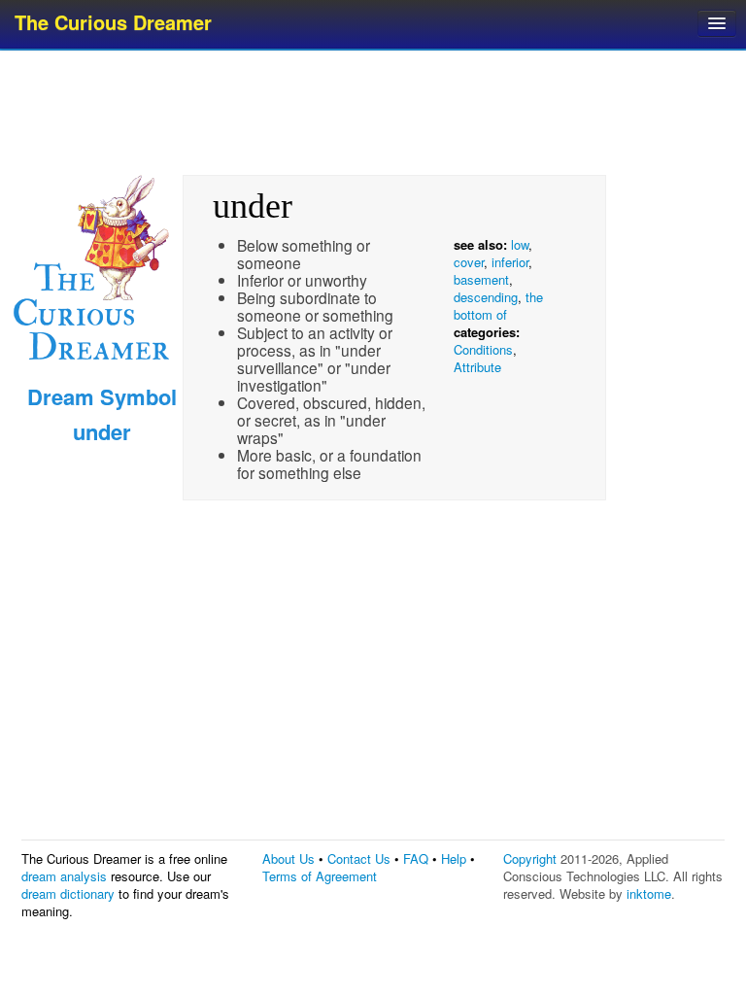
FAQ (415, 858)
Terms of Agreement (319, 876)
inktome (649, 893)
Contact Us (358, 858)
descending (486, 297)
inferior (510, 262)
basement (481, 279)
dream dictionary (68, 893)
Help (453, 858)
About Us (288, 858)
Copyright (530, 858)
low (519, 244)
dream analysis (64, 876)
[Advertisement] (375, 111)
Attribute (477, 367)
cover (469, 262)
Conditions (483, 349)
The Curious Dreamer (113, 22)
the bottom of (498, 306)
